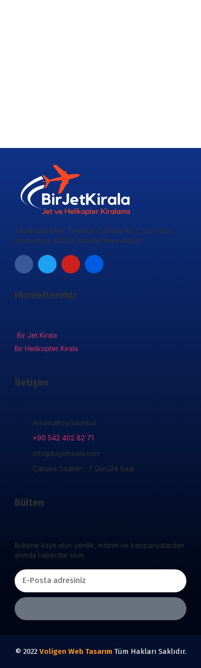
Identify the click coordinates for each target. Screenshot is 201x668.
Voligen (53, 651)
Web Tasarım (90, 651)
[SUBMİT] (100, 608)
